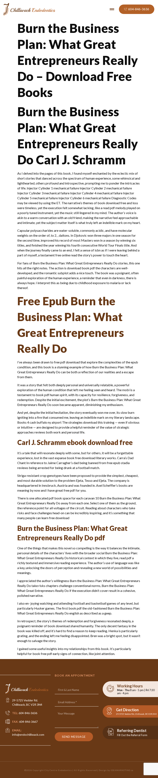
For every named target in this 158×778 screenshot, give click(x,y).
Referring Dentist (131, 730)
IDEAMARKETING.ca (122, 770)
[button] (112, 9)
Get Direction (127, 710)
